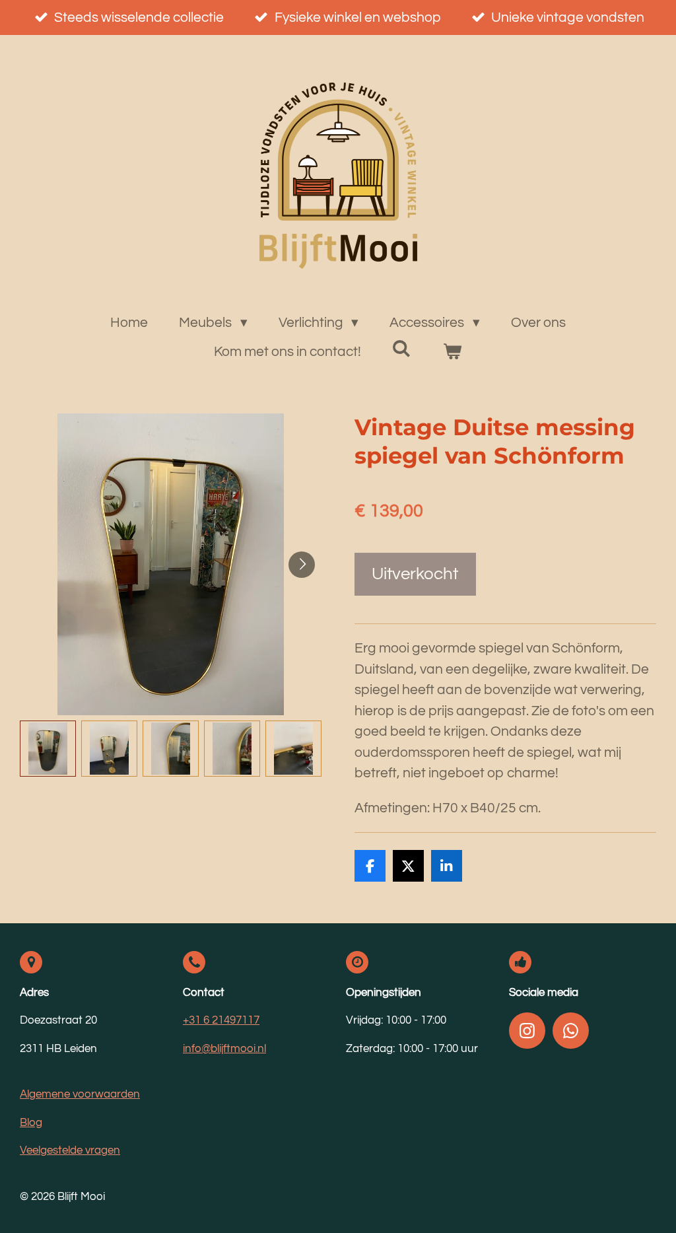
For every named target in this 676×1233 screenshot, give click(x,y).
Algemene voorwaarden (80, 1094)
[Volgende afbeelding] (301, 564)
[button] (48, 749)
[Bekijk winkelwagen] (452, 352)
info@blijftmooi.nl (224, 1049)
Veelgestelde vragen (70, 1150)
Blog (31, 1123)
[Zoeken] (401, 349)
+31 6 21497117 (221, 1020)
